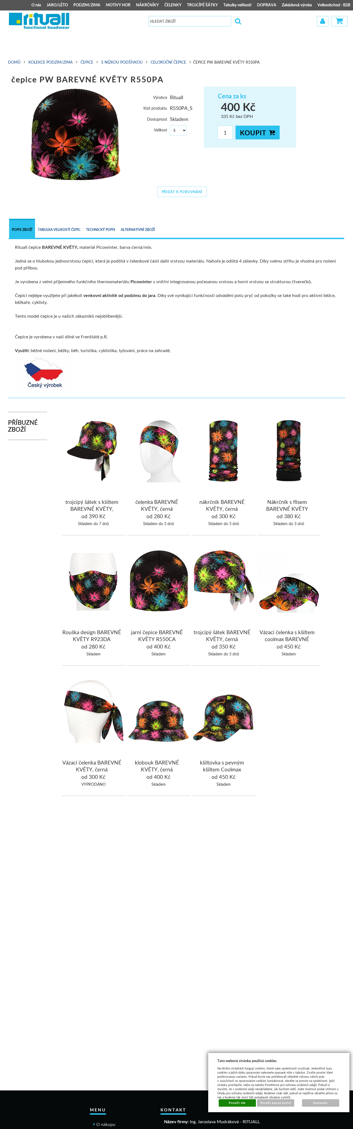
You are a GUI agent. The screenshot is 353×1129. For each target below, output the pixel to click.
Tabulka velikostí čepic (59, 230)
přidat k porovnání (182, 192)
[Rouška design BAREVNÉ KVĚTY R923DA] (93, 582)
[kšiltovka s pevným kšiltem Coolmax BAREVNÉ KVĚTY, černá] (224, 712)
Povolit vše (237, 1102)
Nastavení (320, 1102)
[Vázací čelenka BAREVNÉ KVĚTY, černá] (93, 712)
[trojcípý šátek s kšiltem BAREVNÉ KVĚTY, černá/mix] (93, 451)
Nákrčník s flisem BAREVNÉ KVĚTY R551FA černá (287, 509)
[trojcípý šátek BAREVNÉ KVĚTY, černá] (224, 581)
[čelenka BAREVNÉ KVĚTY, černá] (159, 451)
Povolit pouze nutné (275, 1102)
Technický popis (100, 230)
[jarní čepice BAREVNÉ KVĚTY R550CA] (159, 581)
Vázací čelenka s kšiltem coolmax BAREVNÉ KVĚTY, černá (287, 639)
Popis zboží (22, 230)
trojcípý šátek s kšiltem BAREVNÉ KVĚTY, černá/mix (91, 509)
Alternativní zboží (138, 230)
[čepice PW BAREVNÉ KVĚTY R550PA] (75, 135)
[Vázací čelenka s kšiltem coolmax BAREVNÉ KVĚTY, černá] (289, 581)
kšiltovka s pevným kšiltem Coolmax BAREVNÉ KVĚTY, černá (221, 769)
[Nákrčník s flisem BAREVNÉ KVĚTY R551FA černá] (289, 451)
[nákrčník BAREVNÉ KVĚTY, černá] (224, 451)
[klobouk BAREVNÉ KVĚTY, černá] (159, 712)
